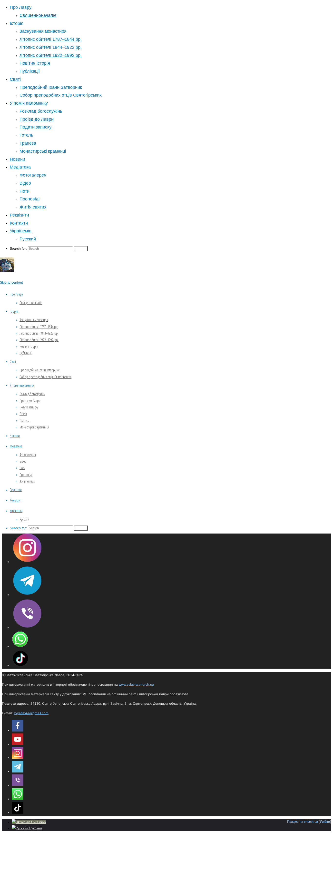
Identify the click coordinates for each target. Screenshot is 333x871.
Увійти (325, 821)
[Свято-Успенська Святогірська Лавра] (7, 271)
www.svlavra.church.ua (136, 684)
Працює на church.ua (302, 821)
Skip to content (11, 282)
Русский (35, 828)
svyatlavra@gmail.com (31, 713)
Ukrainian (38, 822)
